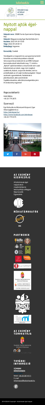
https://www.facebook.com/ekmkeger (18, 115)
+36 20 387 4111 (25, 376)
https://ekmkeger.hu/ (12, 112)
